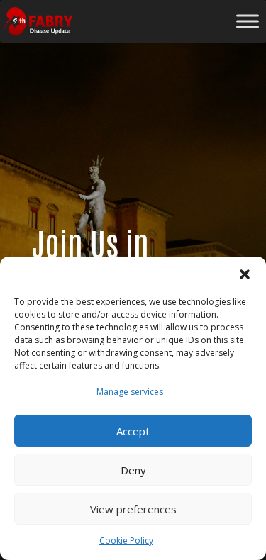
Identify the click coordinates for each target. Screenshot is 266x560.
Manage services (129, 392)
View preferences (133, 509)
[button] (245, 274)
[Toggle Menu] (247, 21)
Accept (133, 431)
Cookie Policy (126, 540)
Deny (133, 470)
